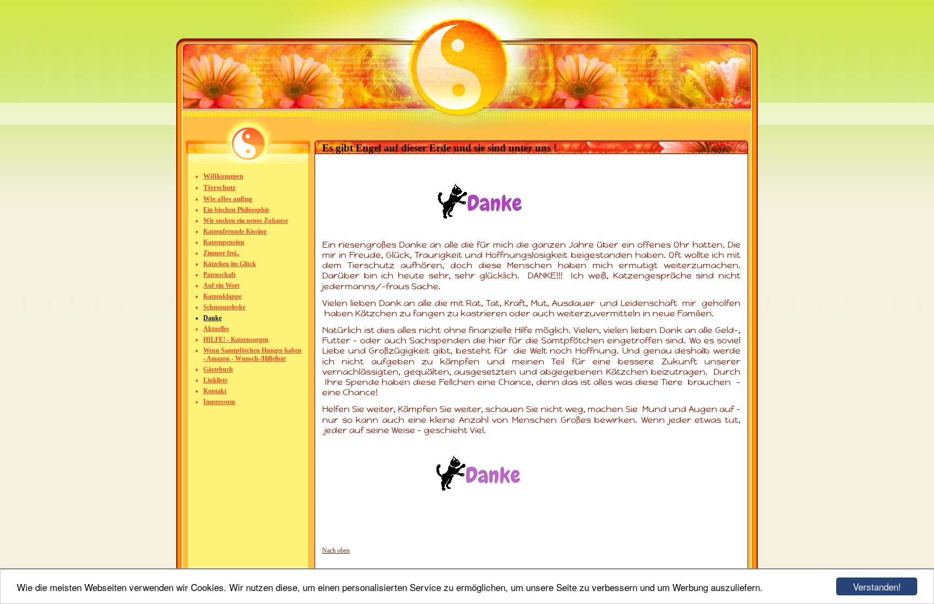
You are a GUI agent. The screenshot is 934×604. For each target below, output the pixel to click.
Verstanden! (877, 586)
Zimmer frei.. (221, 253)
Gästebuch (218, 369)
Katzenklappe (222, 296)
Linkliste (215, 380)
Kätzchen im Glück (229, 264)
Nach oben (336, 550)
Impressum (219, 402)
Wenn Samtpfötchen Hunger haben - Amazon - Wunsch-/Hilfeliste (252, 354)
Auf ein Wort (221, 285)
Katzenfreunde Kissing (234, 231)
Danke (212, 318)
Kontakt (214, 391)
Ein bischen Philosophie (236, 210)
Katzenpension (223, 242)
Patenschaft (219, 274)
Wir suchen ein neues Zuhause (245, 220)
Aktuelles (216, 329)
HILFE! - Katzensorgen (236, 339)
